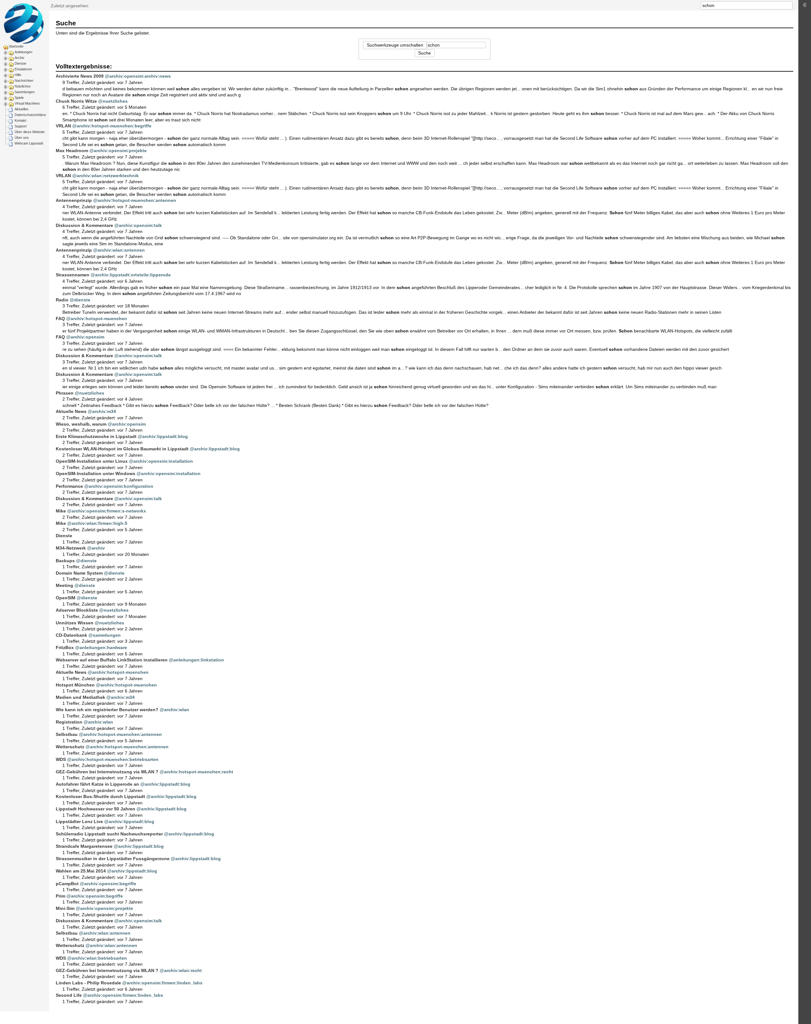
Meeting (64, 585)
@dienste (80, 299)
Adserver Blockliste (77, 610)
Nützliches (23, 86)
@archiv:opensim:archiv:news (138, 76)
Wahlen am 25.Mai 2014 (81, 870)
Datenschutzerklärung (32, 115)
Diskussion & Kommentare (84, 225)
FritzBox (65, 647)
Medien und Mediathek (80, 697)
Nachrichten (24, 80)
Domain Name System (79, 573)
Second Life (69, 995)
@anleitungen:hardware (101, 647)
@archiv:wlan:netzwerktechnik (105, 175)
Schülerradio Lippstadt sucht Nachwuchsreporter (109, 833)
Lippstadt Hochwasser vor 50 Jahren (95, 808)
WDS (61, 759)
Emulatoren (23, 69)
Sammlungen (25, 92)
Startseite (16, 46)
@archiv (96, 548)
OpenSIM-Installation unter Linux (92, 461)
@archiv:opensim (85, 336)
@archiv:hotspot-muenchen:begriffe (111, 125)
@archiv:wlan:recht (181, 970)
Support (21, 126)
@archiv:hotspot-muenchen (96, 318)
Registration (69, 722)
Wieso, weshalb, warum (81, 424)
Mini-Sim (65, 908)
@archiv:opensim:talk (138, 225)
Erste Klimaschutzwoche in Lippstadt (96, 436)
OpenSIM (65, 597)
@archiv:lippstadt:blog (163, 436)
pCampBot (67, 883)
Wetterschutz (70, 746)
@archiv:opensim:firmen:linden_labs (162, 982)
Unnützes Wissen (74, 622)
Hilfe (18, 75)
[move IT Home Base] (23, 23)
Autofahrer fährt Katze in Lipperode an (97, 784)
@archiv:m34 (102, 411)
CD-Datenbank (71, 635)
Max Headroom (72, 150)
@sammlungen (104, 635)
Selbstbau (67, 734)
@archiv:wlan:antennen (119, 250)
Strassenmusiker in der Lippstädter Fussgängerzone (112, 858)
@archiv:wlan (174, 709)
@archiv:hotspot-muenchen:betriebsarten (112, 759)
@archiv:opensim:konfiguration (118, 486)
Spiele (19, 98)
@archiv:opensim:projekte (118, 150)
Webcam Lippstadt (29, 143)
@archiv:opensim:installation (161, 461)
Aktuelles (22, 109)
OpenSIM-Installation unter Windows (95, 473)
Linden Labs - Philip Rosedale (88, 982)
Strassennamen (72, 274)
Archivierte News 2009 (80, 76)
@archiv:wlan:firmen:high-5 (97, 523)
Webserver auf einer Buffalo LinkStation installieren (112, 659)
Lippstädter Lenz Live (79, 821)
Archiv (19, 58)
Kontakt (20, 120)
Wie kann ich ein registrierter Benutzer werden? (107, 709)
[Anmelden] (804, 6)
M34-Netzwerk (71, 548)
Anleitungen (23, 52)
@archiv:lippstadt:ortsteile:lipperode (131, 274)
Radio (62, 299)
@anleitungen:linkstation (196, 659)
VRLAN (63, 125)
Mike (61, 510)
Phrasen (64, 393)
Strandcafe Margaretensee (84, 846)
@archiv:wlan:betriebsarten (97, 958)
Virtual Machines (27, 103)
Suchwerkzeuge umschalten (395, 45)
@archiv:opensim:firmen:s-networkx (106, 510)
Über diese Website (30, 132)
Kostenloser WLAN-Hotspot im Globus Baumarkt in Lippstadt (122, 448)
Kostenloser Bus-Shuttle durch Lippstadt (100, 796)
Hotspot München (75, 684)
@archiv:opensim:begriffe (108, 883)
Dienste (20, 63)
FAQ (60, 318)
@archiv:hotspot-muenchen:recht (196, 771)
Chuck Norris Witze (76, 101)
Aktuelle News (71, 411)
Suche (789, 5)
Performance (69, 486)
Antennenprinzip (74, 200)
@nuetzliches (113, 101)
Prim (60, 895)
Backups (65, 560)
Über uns (22, 137)
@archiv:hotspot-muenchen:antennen (134, 200)
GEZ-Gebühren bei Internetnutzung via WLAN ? (107, 771)
